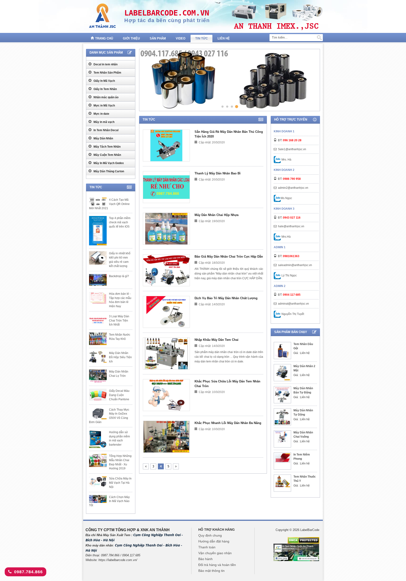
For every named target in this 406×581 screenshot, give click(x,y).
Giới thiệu (131, 38)
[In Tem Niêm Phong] (282, 458)
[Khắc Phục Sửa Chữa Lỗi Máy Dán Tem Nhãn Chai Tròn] (166, 395)
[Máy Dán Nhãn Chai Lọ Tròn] (98, 376)
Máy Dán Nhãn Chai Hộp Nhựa (216, 215)
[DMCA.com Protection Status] (303, 540)
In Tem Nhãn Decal (105, 130)
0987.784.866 (28, 571)
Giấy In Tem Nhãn (105, 89)
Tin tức (201, 38)
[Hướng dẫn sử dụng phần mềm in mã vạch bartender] (98, 439)
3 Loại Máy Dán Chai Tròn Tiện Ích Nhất (119, 320)
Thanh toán (206, 547)
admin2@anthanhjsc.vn (293, 187)
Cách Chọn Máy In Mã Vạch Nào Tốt (109, 501)
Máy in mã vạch (103, 122)
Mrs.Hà (286, 236)
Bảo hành (205, 559)
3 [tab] (232, 106)
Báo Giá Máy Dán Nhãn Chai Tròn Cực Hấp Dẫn (229, 256)
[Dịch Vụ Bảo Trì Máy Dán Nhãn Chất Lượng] (166, 312)
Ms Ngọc (286, 198)
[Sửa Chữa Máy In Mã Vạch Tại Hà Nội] (98, 481)
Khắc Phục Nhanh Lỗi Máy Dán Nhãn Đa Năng (228, 423)
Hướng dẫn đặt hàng (213, 541)
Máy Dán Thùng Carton (108, 171)
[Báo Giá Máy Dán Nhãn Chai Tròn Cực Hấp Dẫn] (166, 270)
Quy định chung (210, 535)
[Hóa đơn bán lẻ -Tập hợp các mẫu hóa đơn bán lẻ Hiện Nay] (98, 298)
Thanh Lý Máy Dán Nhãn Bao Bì (218, 173)
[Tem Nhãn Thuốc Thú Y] (282, 481)
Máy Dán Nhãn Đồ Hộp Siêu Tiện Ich (120, 357)
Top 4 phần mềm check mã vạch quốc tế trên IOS (119, 222)
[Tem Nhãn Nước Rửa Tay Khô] (98, 339)
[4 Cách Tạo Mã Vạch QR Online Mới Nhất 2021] (98, 202)
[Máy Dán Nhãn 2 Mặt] (282, 372)
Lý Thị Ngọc (289, 275)
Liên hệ (224, 38)
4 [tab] (236, 106)
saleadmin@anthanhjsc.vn (295, 265)
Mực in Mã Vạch (104, 105)
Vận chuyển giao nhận (215, 553)
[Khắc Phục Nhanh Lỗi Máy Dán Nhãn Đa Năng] (166, 437)
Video (180, 38)
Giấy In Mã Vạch (104, 80)
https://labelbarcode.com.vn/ (117, 560)
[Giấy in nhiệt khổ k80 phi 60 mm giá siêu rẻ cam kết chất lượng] (98, 257)
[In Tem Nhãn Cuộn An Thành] (296, 552)
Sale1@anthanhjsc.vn (292, 149)
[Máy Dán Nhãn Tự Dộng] (282, 416)
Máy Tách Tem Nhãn (107, 146)
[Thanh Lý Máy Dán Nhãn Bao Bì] (166, 187)
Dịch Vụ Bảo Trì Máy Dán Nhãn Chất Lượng (226, 298)
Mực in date (101, 113)
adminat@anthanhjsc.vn (293, 303)
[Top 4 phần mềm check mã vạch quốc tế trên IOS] (98, 230)
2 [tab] (227, 106)
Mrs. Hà (286, 159)
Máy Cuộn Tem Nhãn (107, 155)
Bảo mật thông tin (211, 571)
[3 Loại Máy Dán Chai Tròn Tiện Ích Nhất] (98, 320)
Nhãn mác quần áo (105, 97)
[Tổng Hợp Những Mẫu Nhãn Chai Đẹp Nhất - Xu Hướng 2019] (98, 460)
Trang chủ (104, 38)
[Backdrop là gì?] (98, 280)
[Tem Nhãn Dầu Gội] (282, 350)
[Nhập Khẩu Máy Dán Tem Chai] (166, 353)
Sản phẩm (158, 38)
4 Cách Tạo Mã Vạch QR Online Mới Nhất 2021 (109, 204)
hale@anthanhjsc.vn (291, 226)
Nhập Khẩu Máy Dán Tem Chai (216, 340)
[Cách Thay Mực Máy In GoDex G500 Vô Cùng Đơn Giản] (98, 413)
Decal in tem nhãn (105, 64)
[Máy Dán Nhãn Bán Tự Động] (282, 394)
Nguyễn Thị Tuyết (292, 314)
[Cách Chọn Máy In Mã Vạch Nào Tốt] (98, 499)
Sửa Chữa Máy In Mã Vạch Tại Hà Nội (120, 483)
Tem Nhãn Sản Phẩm (107, 72)
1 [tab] (222, 106)
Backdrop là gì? (119, 276)
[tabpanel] (229, 80)
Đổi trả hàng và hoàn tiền (217, 565)
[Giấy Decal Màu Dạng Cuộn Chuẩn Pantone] (98, 395)
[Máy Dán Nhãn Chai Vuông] (282, 437)
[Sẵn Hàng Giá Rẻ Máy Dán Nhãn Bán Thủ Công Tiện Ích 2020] (166, 145)
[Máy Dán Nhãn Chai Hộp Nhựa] (166, 229)
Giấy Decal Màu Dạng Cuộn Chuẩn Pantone (119, 395)
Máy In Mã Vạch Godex (108, 163)
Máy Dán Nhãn (103, 138)
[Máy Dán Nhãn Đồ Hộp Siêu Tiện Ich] (98, 357)
